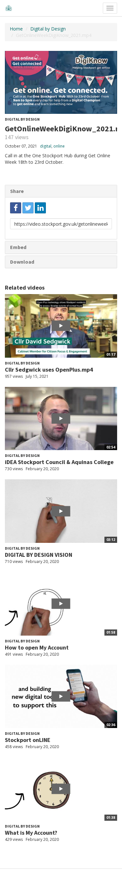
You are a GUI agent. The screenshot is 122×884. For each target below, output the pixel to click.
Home (16, 29)
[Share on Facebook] (15, 207)
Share (17, 191)
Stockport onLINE (27, 740)
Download (22, 261)
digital (45, 146)
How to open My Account (37, 647)
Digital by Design (48, 29)
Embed (18, 247)
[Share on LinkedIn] (40, 207)
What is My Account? (31, 832)
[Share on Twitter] (28, 207)
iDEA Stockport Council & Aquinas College (59, 462)
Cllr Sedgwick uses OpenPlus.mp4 (49, 369)
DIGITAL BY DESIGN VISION (38, 554)
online (59, 146)
